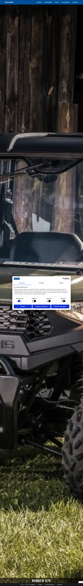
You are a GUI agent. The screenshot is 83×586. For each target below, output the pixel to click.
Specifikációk (49, 584)
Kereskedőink (48, 2)
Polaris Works (66, 2)
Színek (40, 584)
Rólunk (57, 2)
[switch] (34, 301)
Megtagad (23, 306)
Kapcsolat (75, 2)
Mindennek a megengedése (60, 306)
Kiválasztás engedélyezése (41, 306)
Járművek (39, 2)
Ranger (32, 584)
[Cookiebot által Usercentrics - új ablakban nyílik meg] (63, 279)
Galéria (59, 584)
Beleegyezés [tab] (22, 283)
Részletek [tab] (41, 283)
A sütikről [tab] (61, 283)
